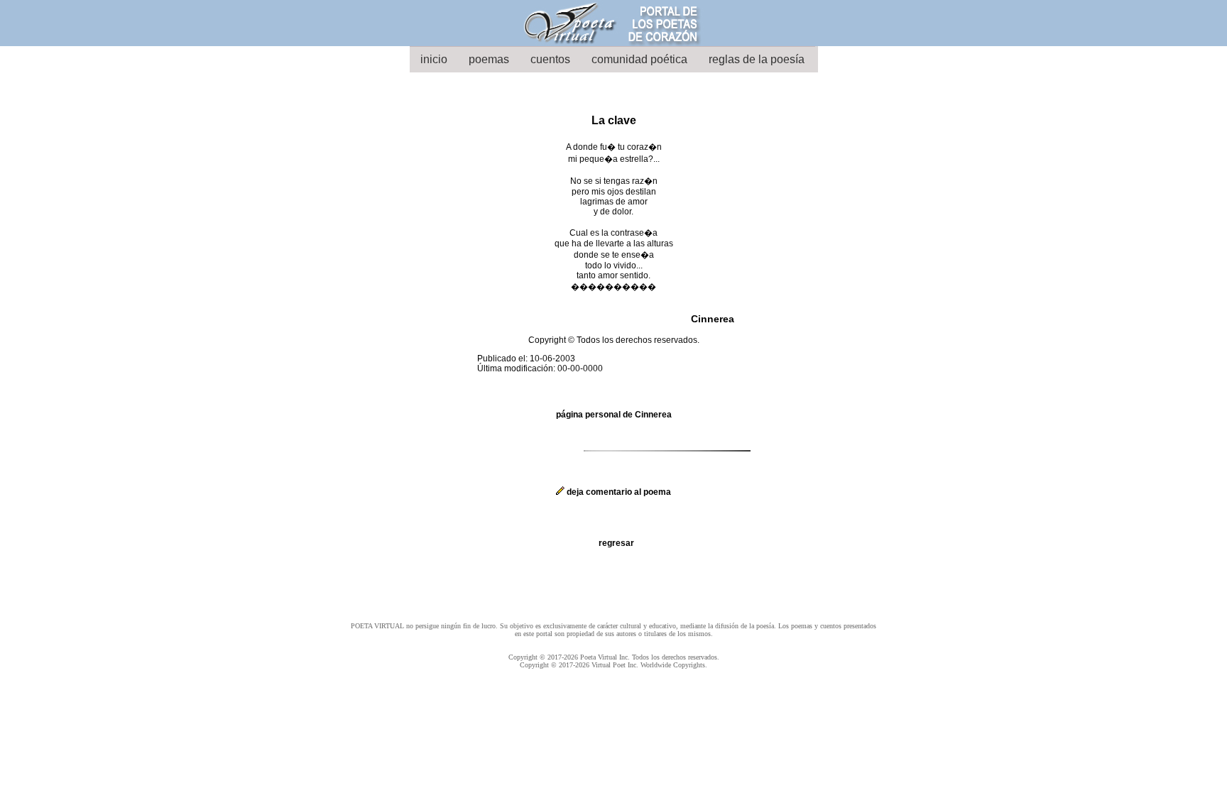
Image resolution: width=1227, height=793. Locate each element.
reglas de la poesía (757, 59)
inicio (433, 59)
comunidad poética (639, 59)
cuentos (550, 59)
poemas (489, 59)
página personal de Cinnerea (614, 415)
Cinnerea (712, 318)
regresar (616, 543)
